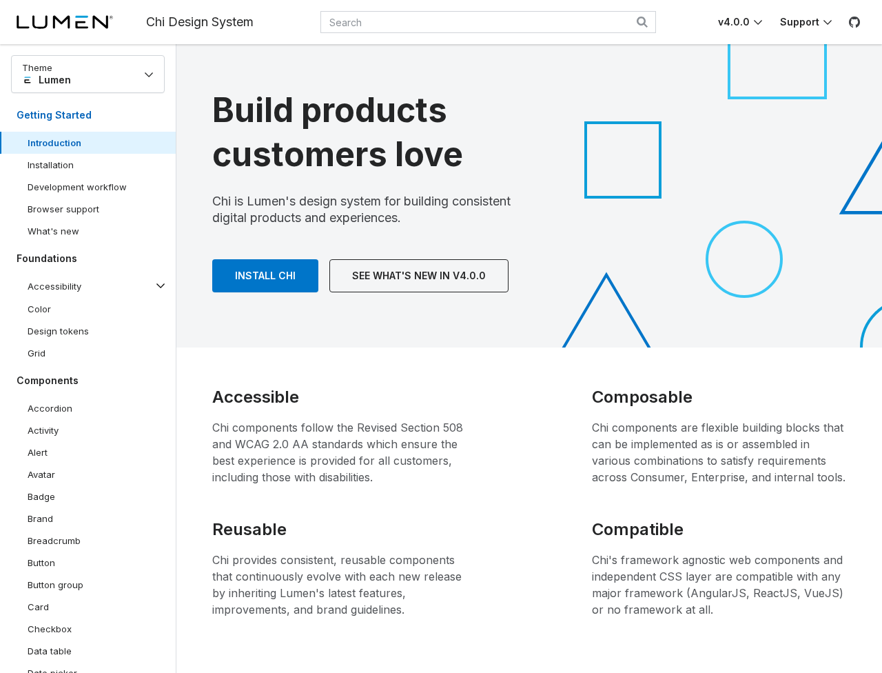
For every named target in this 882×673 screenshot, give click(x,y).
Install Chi (265, 275)
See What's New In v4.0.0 (419, 275)
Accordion (50, 408)
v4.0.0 (734, 22)
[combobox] (488, 22)
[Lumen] (81, 22)
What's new (53, 231)
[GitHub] (854, 22)
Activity (43, 430)
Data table (50, 650)
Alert (38, 452)
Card (38, 606)
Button (51, 565)
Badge (41, 496)
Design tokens (58, 330)
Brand (40, 518)
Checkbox (50, 628)
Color (39, 308)
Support (799, 22)
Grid (36, 353)
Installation (51, 164)
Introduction (54, 142)
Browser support (63, 208)
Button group (55, 584)
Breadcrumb (54, 540)
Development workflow (77, 186)
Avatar (41, 474)
